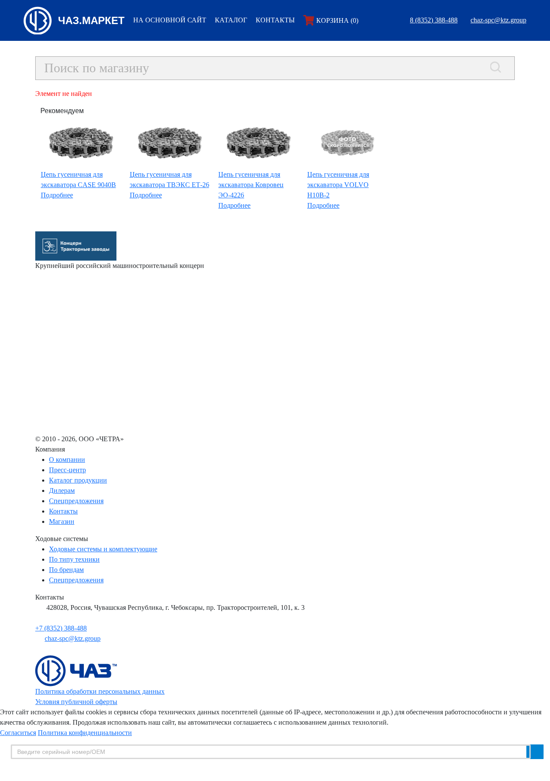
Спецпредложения (76, 500)
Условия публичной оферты (76, 701)
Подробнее (57, 195)
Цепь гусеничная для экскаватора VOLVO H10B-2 (338, 185)
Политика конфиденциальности (85, 732)
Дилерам (62, 490)
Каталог (231, 20)
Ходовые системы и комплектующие (103, 549)
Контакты (275, 20)
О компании (67, 459)
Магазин (61, 521)
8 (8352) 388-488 (434, 20)
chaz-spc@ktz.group (498, 20)
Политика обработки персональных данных (100, 691)
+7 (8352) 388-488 (61, 628)
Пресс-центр (67, 470)
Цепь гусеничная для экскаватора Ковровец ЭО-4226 (251, 185)
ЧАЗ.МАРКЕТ (91, 20)
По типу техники (74, 559)
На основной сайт (169, 20)
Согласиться (18, 732)
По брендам (66, 569)
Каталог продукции (78, 480)
